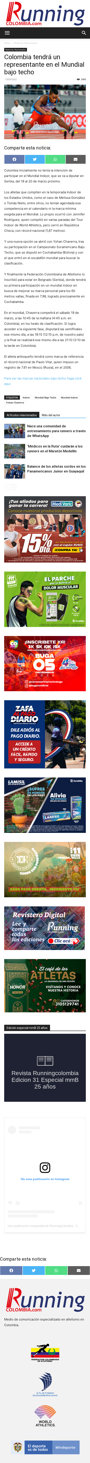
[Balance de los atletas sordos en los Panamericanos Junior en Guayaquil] (14, 471)
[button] (7, 33)
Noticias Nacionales (25, 43)
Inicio (7, 43)
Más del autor (51, 415)
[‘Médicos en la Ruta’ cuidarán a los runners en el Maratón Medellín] (14, 451)
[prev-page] (6, 486)
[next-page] (13, 486)
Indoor (26, 397)
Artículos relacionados (22, 415)
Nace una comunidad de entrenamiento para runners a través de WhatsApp (56, 431)
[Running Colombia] (45, 13)
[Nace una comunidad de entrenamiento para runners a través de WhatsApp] (14, 431)
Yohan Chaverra (15, 402)
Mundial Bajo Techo (45, 397)
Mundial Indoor (69, 397)
